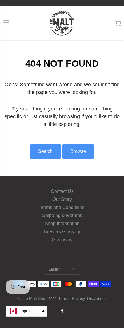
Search (45, 151)
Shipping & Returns (62, 215)
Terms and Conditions (62, 207)
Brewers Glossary (62, 231)
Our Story (62, 199)
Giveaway (62, 239)
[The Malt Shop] (62, 23)
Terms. (65, 298)
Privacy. (79, 298)
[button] (26, 311)
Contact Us (62, 191)
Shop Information (62, 223)
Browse (78, 151)
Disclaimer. (97, 298)
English (55, 269)
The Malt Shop (34, 298)
